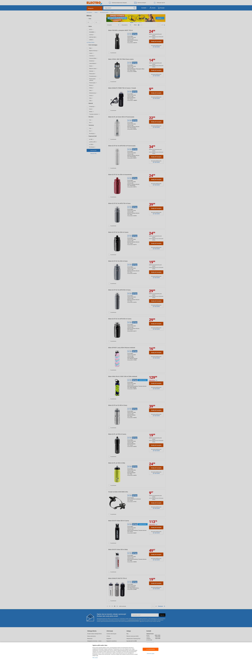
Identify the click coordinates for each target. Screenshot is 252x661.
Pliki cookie (95, 657)
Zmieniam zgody (150, 653)
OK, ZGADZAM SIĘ (150, 649)
